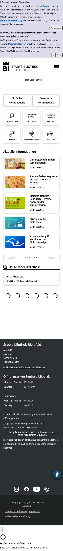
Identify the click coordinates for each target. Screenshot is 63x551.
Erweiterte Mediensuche (46, 100)
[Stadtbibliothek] (20, 66)
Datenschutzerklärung (16, 511)
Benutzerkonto (33, 79)
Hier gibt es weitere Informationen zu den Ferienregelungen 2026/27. (31, 433)
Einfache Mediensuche (17, 100)
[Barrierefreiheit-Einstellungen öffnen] (57, 474)
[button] (1, 529)
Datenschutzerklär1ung (11, 20)
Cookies (46, 6)
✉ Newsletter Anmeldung (17, 516)
